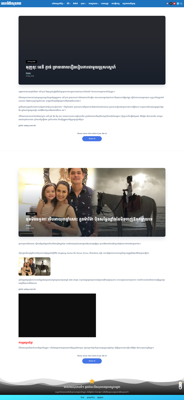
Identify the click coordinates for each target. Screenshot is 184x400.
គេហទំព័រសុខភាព (11, 3)
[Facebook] (167, 3)
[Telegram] (177, 3)
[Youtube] (174, 3)
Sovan (28, 73)
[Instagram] (170, 3)
